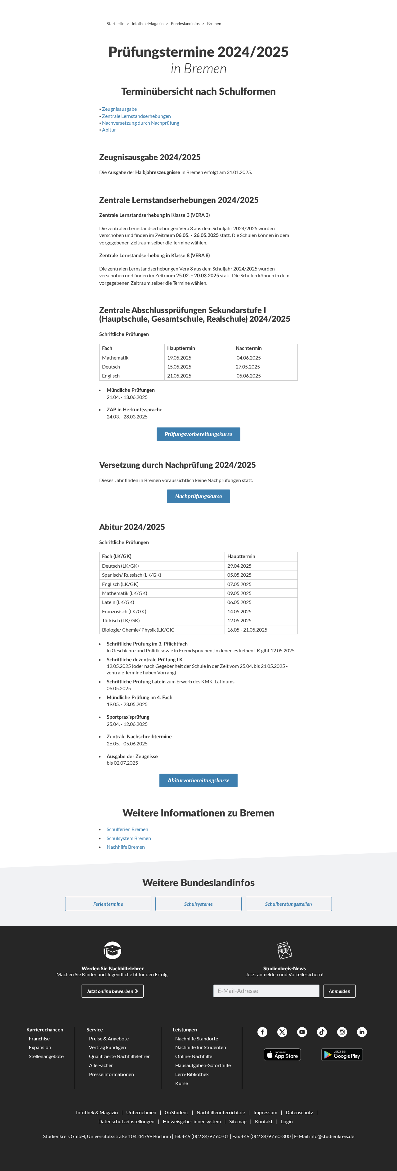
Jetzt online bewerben (110, 991)
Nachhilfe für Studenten (200, 1047)
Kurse (181, 1083)
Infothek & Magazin (97, 1112)
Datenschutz (299, 1112)
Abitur (109, 129)
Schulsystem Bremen (129, 838)
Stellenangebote (46, 1056)
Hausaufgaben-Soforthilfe (203, 1065)
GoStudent (176, 1112)
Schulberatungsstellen (288, 904)
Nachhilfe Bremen (126, 847)
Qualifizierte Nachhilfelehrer (119, 1056)
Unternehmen (141, 1112)
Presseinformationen (111, 1074)
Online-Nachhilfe (193, 1056)
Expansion (40, 1047)
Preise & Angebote (109, 1038)
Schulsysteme (198, 904)
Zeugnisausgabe (119, 109)
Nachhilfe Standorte (196, 1038)
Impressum (265, 1112)
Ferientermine (108, 904)
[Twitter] (282, 1033)
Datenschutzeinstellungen (126, 1121)
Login (287, 1121)
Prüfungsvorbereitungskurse (198, 434)
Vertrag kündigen (107, 1047)
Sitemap (238, 1121)
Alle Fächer (101, 1065)
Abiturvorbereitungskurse (199, 780)
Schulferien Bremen (127, 829)
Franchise (39, 1038)
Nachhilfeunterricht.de (221, 1112)
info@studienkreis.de (331, 1136)
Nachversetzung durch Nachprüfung (140, 123)
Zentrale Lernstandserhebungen (136, 116)
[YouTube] (302, 1033)
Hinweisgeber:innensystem (192, 1121)
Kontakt (264, 1121)
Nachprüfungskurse (198, 496)
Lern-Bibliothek (192, 1074)
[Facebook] (262, 1033)
